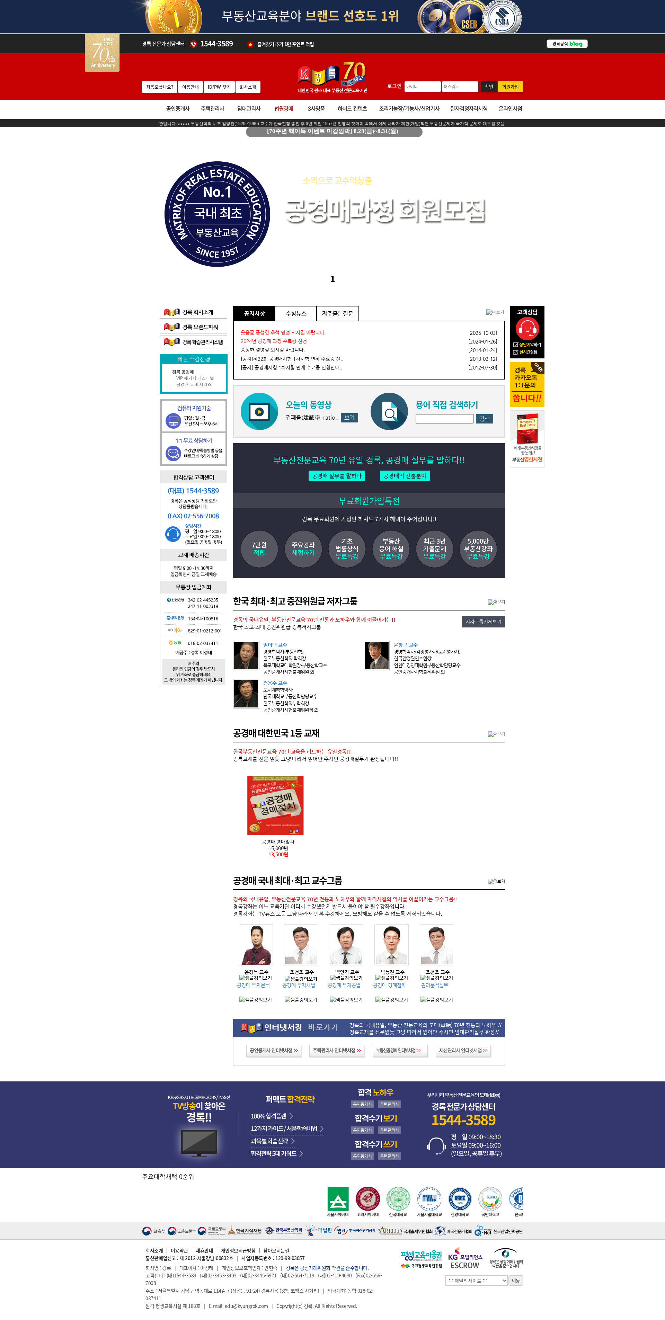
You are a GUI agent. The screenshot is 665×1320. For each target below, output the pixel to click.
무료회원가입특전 (369, 500)
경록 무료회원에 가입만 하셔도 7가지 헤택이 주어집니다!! (369, 519)
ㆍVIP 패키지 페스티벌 (193, 378)
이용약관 (179, 1250)
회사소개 (248, 86)
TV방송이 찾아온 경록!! (199, 1124)
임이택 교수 (275, 645)
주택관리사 (389, 1104)
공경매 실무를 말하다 (337, 476)
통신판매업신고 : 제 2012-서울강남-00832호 (189, 1258)
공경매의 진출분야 (404, 476)
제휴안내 (204, 1250)
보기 (349, 417)
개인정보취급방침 (238, 1250)
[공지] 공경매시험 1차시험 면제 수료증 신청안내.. (291, 367)
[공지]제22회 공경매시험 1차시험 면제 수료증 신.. (292, 359)
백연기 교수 (347, 972)
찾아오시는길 (276, 1250)
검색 (484, 419)
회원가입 (510, 86)
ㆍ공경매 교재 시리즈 (192, 384)
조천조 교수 (302, 972)
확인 (489, 86)
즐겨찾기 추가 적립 (285, 43)
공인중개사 (362, 1104)
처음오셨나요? (159, 86)
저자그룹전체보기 (484, 621)
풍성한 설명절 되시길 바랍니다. (273, 350)
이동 (516, 1280)
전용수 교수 (275, 683)
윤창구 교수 (406, 645)
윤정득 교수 (256, 972)
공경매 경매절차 (278, 842)
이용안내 (190, 86)
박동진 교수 (393, 972)
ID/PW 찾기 (219, 86)
